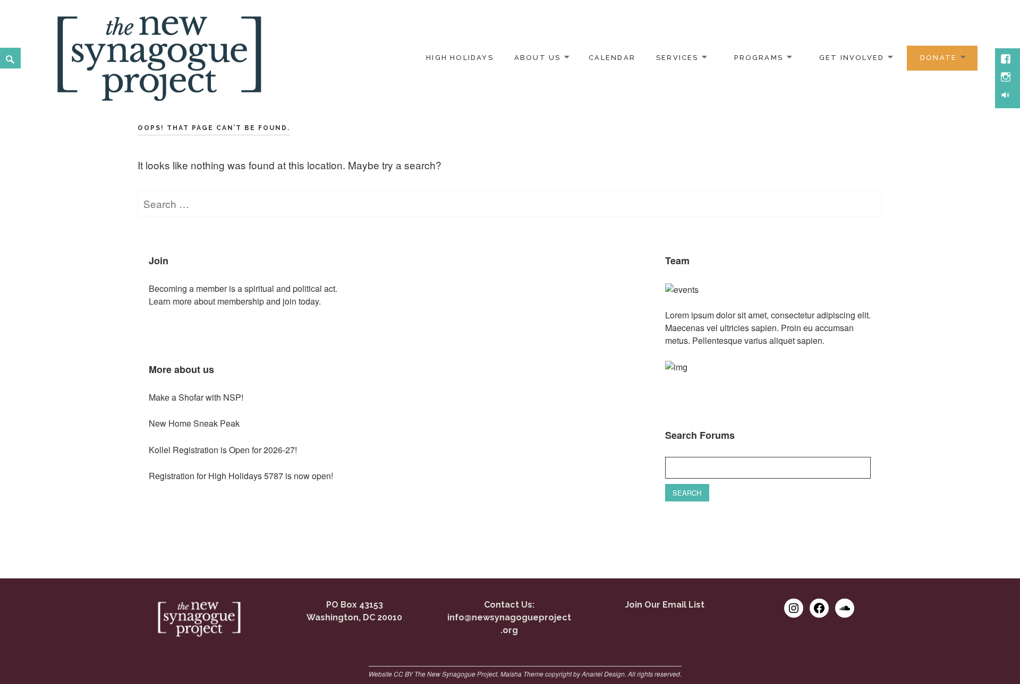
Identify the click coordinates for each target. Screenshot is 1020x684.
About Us (537, 58)
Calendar (612, 58)
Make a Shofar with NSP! (196, 397)
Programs (758, 58)
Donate (938, 58)
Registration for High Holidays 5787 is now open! (241, 476)
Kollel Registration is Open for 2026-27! (223, 450)
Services (677, 58)
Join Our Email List (664, 605)
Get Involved (852, 58)
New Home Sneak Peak (194, 423)
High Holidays (460, 58)
